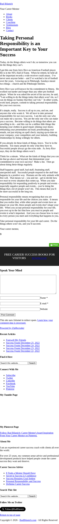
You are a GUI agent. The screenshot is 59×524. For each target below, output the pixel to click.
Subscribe (10, 375)
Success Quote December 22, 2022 (23, 351)
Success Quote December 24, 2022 (23, 345)
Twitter (9, 378)
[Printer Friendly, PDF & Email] (54, 245)
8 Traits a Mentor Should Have (21, 473)
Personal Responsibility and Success (23, 481)
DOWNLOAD (39, 258)
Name (43, 298)
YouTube (10, 386)
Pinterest (10, 389)
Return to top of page (10, 515)
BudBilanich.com (28, 520)
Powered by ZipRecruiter (12, 328)
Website (44, 309)
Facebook (10, 383)
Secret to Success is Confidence (21, 476)
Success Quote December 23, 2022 (23, 348)
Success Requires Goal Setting (20, 478)
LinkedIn (10, 380)
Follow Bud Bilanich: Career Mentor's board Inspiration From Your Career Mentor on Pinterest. (26, 434)
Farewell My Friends (16, 340)
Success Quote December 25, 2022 (23, 342)
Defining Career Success (18, 484)
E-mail (43, 303)
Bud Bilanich (6, 3)
